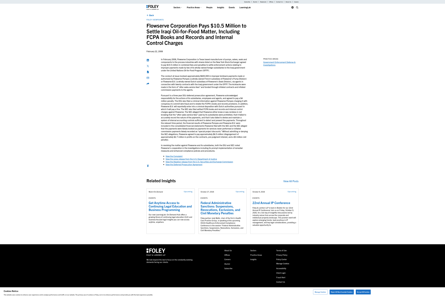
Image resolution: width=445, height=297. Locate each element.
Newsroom (263, 2)
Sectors (176, 7)
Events (232, 7)
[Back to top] (147, 166)
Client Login (281, 273)
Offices (271, 2)
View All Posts (291, 181)
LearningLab (245, 7)
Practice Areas (193, 7)
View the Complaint (174, 156)
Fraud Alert (280, 277)
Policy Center (281, 259)
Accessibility (281, 268)
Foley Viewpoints (155, 20)
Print (147, 72)
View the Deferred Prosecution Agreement (184, 164)
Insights (220, 7)
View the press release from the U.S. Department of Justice (191, 159)
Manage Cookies (320, 292)
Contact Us (279, 2)
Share (147, 83)
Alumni (255, 2)
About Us (288, 2)
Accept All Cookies (363, 292)
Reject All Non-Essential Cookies (342, 292)
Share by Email (147, 77)
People (209, 7)
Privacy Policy (281, 255)
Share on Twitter (147, 66)
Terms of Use (281, 250)
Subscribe (247, 2)
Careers (296, 2)
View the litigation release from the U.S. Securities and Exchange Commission (199, 161)
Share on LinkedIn (147, 60)
